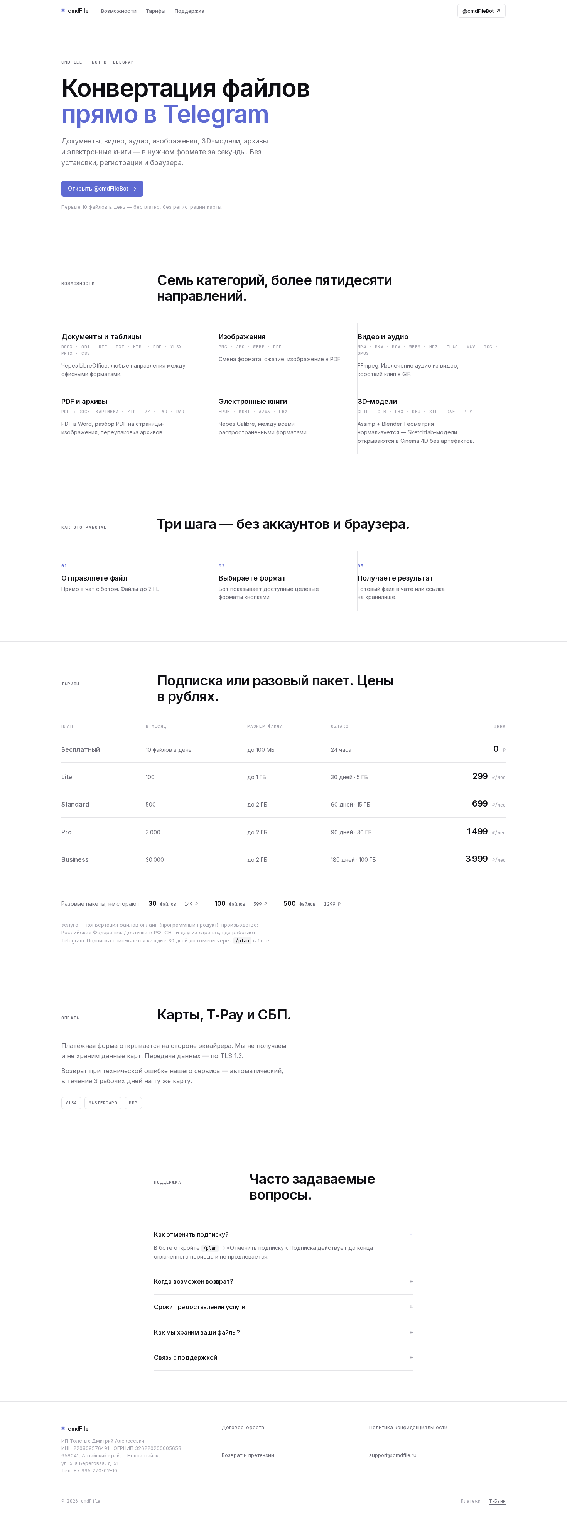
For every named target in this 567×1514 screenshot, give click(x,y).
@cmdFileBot (481, 11)
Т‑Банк (497, 1501)
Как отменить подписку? (191, 1234)
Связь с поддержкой (185, 1357)
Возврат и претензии (248, 1455)
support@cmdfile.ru (393, 1455)
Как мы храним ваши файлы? (197, 1332)
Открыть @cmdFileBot (102, 188)
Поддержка (189, 11)
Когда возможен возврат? (193, 1281)
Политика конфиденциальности (408, 1427)
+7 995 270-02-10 (95, 1470)
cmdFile (75, 1428)
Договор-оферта (243, 1427)
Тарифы (155, 11)
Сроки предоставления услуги (199, 1307)
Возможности (119, 11)
